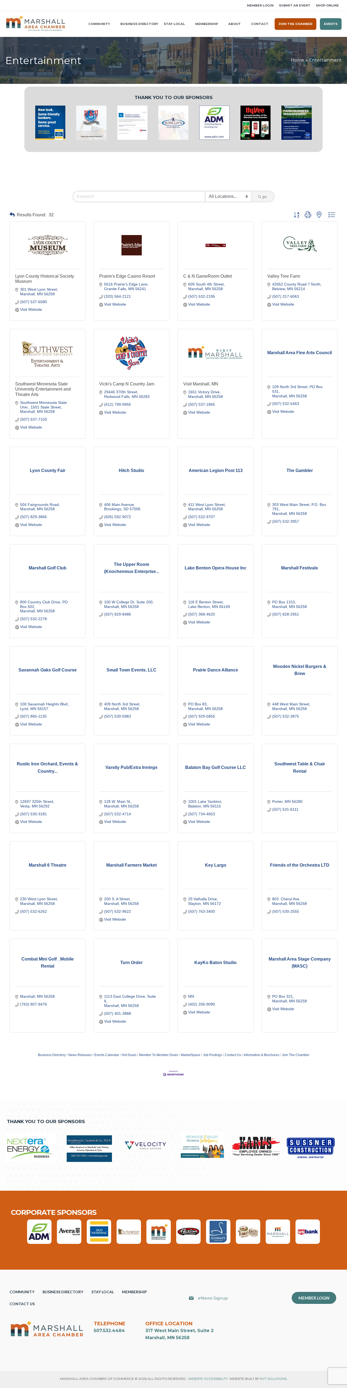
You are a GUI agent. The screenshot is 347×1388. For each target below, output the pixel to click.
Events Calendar (106, 1055)
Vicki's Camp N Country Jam (126, 384)
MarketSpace (190, 1055)
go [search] (264, 196)
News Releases (80, 1055)
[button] (7, 5)
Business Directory (52, 1055)
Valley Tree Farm (283, 276)
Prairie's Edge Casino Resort (127, 276)
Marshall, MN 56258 (167, 1337)
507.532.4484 (109, 1330)
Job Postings (212, 1055)
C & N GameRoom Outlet (207, 276)
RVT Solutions (273, 1379)
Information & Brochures (261, 1055)
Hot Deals (129, 1055)
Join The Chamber (295, 1055)
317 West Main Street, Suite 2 (179, 1330)
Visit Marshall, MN (200, 384)
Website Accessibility (208, 1379)
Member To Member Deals (158, 1055)
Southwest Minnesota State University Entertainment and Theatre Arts (43, 389)
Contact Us (233, 1055)
